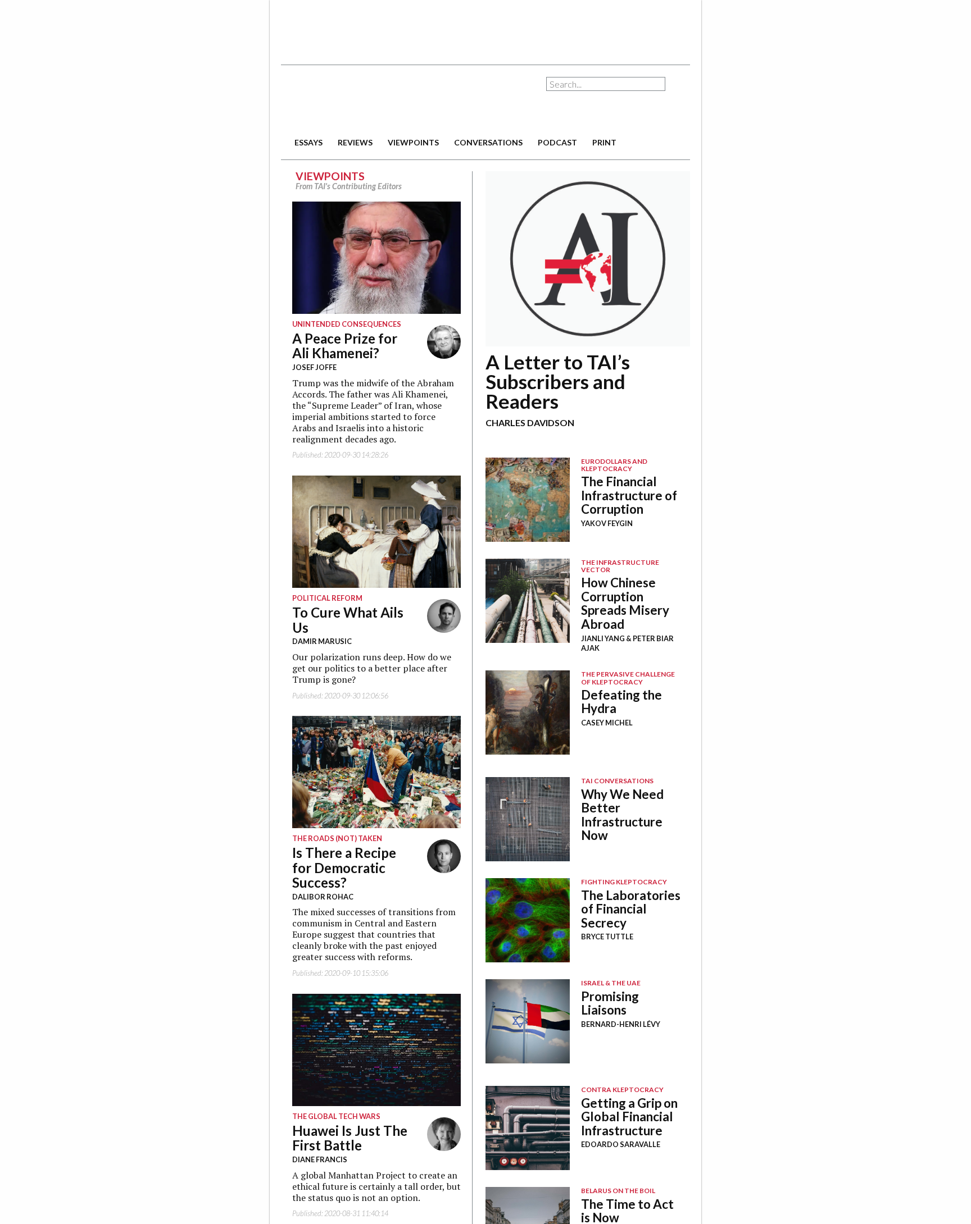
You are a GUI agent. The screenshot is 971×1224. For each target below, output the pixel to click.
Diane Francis (308, 1159)
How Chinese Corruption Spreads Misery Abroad (625, 603)
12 (588, 258)
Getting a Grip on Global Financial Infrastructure (629, 1116)
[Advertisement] (485, 28)
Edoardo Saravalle (620, 1144)
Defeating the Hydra (621, 701)
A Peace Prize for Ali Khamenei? (333, 345)
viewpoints (413, 142)
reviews (355, 142)
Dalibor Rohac (311, 896)
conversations (488, 142)
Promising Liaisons (610, 1003)
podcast (557, 142)
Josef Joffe (303, 367)
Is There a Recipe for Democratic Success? (333, 867)
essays (308, 142)
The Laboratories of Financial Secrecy (630, 909)
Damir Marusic (311, 641)
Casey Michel (607, 722)
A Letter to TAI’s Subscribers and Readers (558, 381)
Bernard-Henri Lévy (620, 1024)
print (604, 142)
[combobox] (605, 84)
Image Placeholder (528, 500)
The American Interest (359, 99)
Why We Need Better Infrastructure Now (622, 815)
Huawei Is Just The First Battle (338, 1137)
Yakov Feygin (607, 523)
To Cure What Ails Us (336, 619)
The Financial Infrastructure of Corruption (629, 495)
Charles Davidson (530, 422)
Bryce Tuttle (607, 936)
